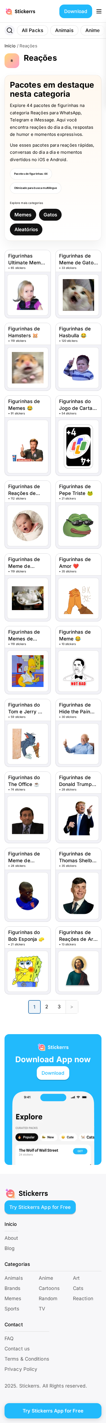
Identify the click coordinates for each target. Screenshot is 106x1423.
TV (42, 1309)
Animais (64, 30)
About (11, 1238)
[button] (98, 11)
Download (75, 11)
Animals (14, 1278)
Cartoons (49, 1288)
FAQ (9, 1338)
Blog (9, 1248)
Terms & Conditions (27, 1359)
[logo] (26, 11)
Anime (92, 30)
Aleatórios (26, 229)
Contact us (17, 1349)
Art (76, 1278)
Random (48, 1298)
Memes (23, 215)
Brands (13, 1288)
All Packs (32, 30)
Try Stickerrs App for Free (40, 1207)
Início (10, 46)
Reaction (83, 1298)
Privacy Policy (21, 1369)
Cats (78, 1288)
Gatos (50, 215)
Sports (12, 1309)
